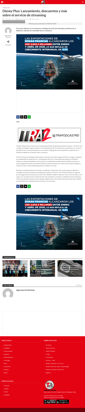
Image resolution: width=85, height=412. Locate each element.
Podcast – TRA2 (50, 360)
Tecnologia (6, 7)
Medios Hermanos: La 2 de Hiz (55, 363)
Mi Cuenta (48, 345)
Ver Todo (79, 285)
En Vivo (48, 354)
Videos (6, 372)
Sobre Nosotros (50, 348)
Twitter (6, 392)
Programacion (8, 345)
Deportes (6, 354)
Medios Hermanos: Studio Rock (55, 369)
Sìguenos (48, 372)
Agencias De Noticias (22, 19)
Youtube (6, 389)
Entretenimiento (8, 357)
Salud (5, 363)
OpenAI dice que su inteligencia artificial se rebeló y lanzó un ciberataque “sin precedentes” (70, 267)
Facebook (6, 385)
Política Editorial (50, 351)
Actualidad (7, 348)
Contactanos (49, 357)
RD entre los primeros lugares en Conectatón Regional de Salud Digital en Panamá (15, 267)
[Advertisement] (49, 101)
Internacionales (8, 351)
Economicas (7, 366)
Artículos (6, 369)
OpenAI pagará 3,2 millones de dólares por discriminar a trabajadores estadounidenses (42, 267)
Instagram (7, 395)
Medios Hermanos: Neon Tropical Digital (57, 366)
